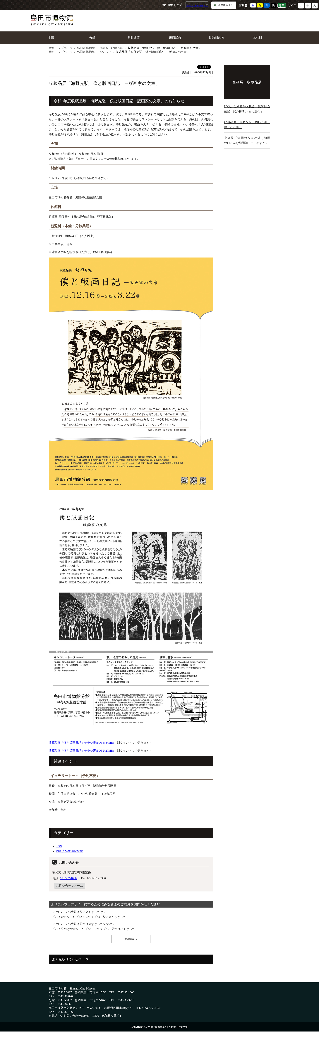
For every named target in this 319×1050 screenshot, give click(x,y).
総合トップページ (60, 48)
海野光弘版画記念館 (69, 851)
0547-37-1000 (68, 878)
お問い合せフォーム (69, 885)
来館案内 (175, 37)
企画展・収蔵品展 (111, 48)
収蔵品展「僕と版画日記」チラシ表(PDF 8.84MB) (81, 742)
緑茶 (281, 5)
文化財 (257, 37)
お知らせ (105, 51)
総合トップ (175, 5)
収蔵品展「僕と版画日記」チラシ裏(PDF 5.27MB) (81, 750)
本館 (51, 37)
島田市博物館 (86, 48)
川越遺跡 (134, 37)
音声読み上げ (226, 5)
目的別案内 (216, 37)
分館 (92, 37)
